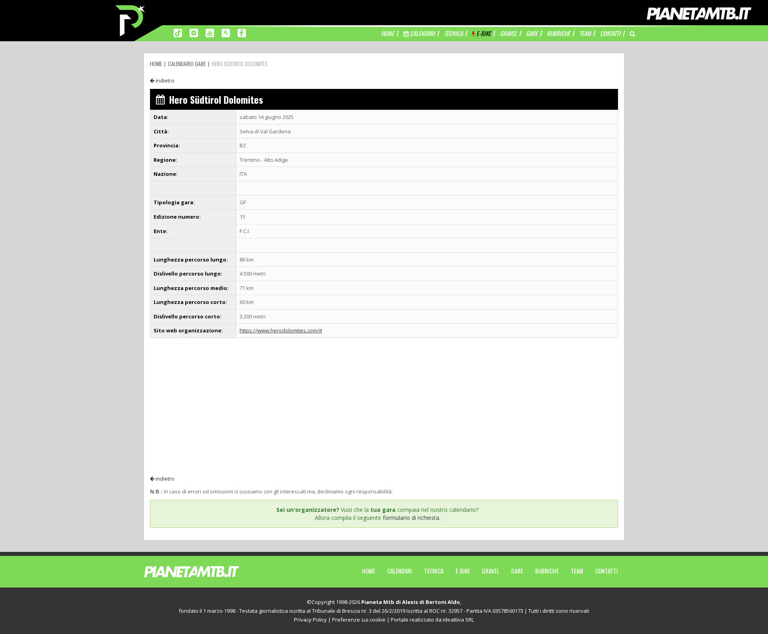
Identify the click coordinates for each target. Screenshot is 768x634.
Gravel (490, 570)
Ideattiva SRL (458, 619)
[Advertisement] (384, 406)
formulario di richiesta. (411, 517)
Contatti (606, 570)
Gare (517, 570)
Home (368, 570)
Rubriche (547, 570)
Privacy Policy (310, 619)
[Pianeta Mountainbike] (130, 20)
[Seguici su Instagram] (193, 32)
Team (577, 570)
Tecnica (434, 570)
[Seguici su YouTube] (209, 32)
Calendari (399, 570)
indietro (164, 80)
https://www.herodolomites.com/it (281, 330)
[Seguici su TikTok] (177, 32)
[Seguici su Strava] (225, 32)
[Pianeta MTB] (206, 571)
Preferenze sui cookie (359, 619)
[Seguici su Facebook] (241, 32)
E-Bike (463, 570)
